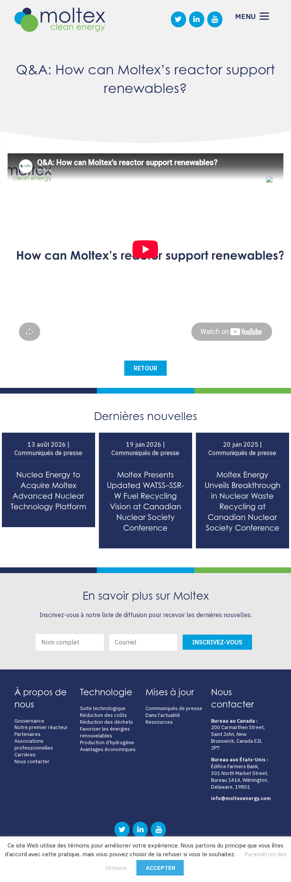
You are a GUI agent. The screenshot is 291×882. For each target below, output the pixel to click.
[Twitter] (178, 19)
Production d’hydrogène (107, 742)
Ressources (159, 722)
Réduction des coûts (103, 715)
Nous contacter (32, 761)
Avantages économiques (108, 749)
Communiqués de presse (174, 708)
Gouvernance (29, 721)
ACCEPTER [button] (160, 867)
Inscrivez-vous (217, 642)
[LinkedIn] (196, 19)
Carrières (25, 754)
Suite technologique (102, 708)
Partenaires (27, 734)
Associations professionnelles (33, 744)
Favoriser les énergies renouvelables (105, 732)
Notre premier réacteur (41, 727)
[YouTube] (214, 19)
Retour (145, 368)
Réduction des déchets (106, 722)
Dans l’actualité (163, 715)
